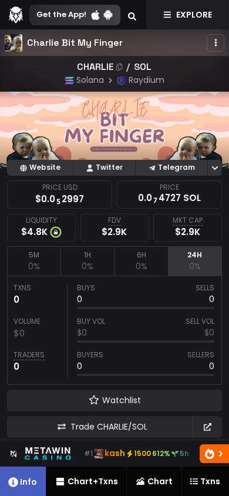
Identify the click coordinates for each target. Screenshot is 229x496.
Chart (160, 481)
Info (28, 482)
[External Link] (207, 427)
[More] (215, 43)
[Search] (132, 14)
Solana (90, 80)
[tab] (33, 261)
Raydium (146, 80)
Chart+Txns (93, 481)
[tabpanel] (114, 330)
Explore (194, 15)
